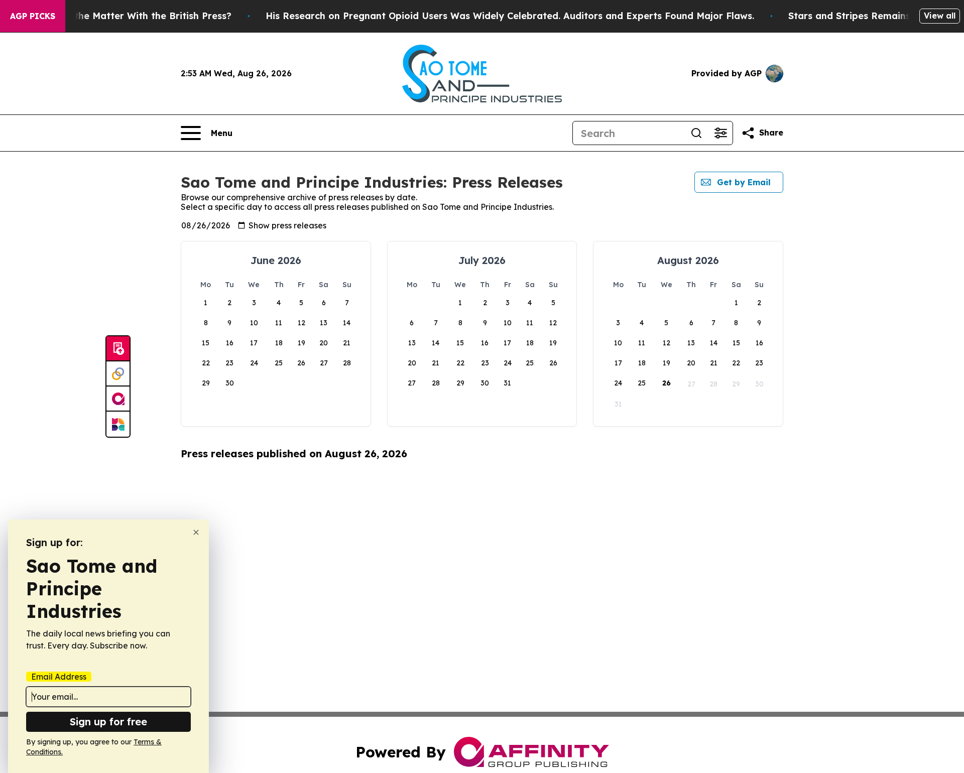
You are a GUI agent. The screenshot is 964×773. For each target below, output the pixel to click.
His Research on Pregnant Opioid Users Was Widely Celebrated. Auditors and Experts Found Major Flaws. (510, 16)
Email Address (58, 677)
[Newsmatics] (118, 424)
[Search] (696, 133)
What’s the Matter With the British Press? (135, 16)
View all (939, 16)
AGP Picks (32, 16)
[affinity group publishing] (118, 399)
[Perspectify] (118, 373)
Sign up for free (108, 721)
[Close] (196, 532)
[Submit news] (118, 348)
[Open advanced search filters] (720, 133)
